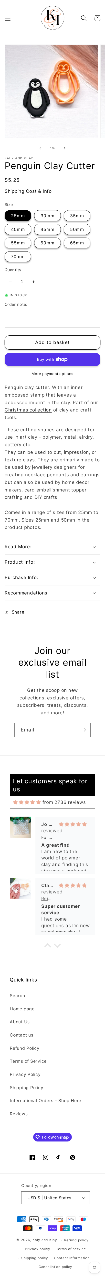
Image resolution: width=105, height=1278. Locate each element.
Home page (22, 1008)
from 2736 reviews (64, 802)
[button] (7, 18)
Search (17, 995)
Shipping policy (34, 1258)
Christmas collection (28, 410)
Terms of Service (28, 1061)
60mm (47, 242)
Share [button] (18, 612)
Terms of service (71, 1249)
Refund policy (76, 1240)
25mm (18, 215)
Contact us (21, 1035)
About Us (20, 1021)
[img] (27, 802)
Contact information (72, 1258)
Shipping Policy (26, 1087)
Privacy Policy (25, 1074)
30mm (47, 215)
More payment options (53, 373)
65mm (77, 242)
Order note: (16, 304)
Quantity (13, 269)
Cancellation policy (56, 1267)
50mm (77, 229)
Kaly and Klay (44, 1240)
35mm (77, 215)
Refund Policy (25, 1048)
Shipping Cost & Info (28, 191)
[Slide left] (40, 148)
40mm (18, 229)
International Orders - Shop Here (45, 1100)
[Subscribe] (83, 730)
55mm (18, 242)
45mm (47, 229)
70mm (18, 256)
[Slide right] (64, 148)
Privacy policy (37, 1249)
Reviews (19, 1113)
